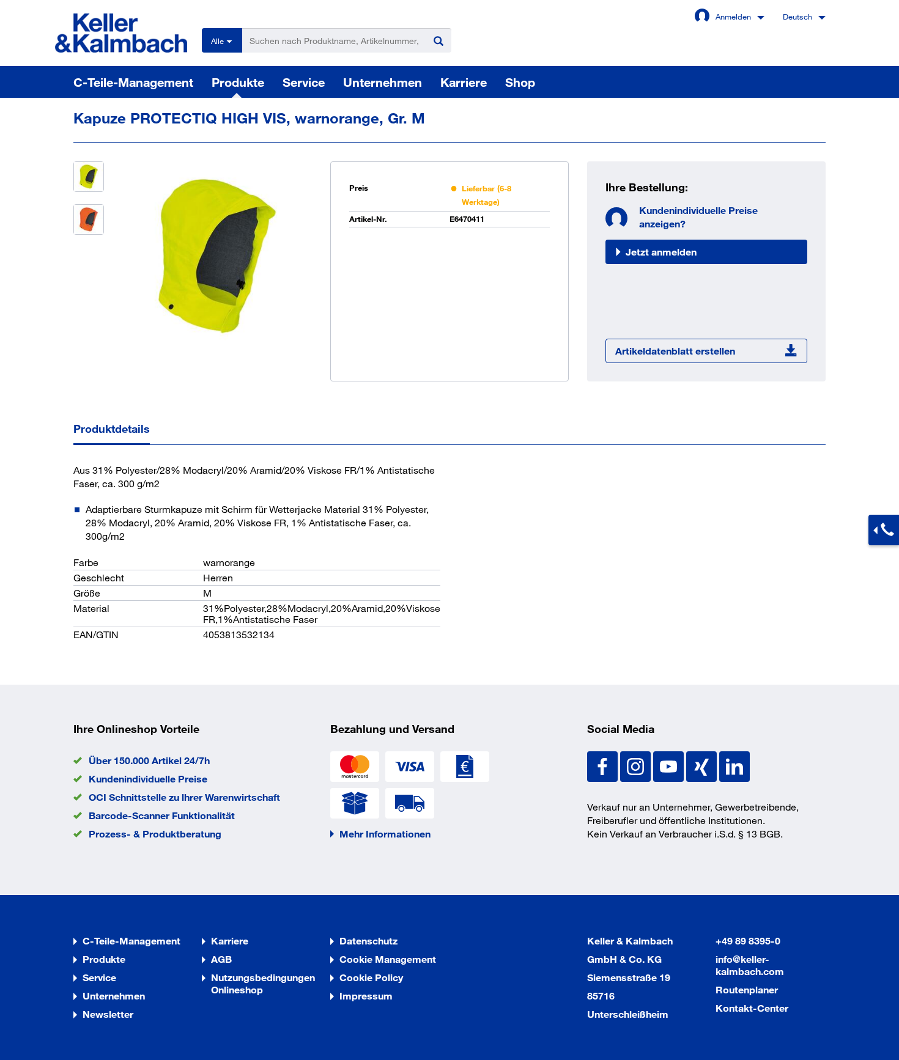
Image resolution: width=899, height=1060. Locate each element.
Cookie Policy (371, 977)
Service (304, 82)
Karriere (463, 82)
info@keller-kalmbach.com (750, 965)
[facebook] (603, 765)
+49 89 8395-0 (748, 940)
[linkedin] (734, 765)
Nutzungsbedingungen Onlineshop (263, 983)
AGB (221, 959)
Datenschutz (368, 940)
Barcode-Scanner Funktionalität (162, 815)
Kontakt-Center (752, 1008)
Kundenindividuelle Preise (148, 778)
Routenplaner (747, 989)
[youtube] (669, 765)
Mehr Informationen (385, 833)
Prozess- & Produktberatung (155, 833)
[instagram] (636, 765)
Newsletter (108, 1014)
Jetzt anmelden (661, 251)
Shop (520, 82)
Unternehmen (382, 82)
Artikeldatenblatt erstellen (675, 350)
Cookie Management (387, 959)
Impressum (366, 995)
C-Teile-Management (133, 82)
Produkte (238, 82)
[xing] (702, 765)
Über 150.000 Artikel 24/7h (149, 760)
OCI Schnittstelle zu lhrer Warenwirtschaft (184, 797)
